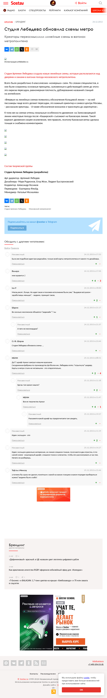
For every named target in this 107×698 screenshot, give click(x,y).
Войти (7, 248)
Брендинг (17, 545)
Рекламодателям (48, 674)
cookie (86, 678)
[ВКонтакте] (6, 49)
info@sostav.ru (98, 661)
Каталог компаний (76, 10)
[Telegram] (11, 49)
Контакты (34, 674)
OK (81, 690)
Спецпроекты (37, 10)
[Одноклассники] (27, 49)
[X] (22, 49)
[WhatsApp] (16, 49)
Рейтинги (55, 10)
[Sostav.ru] (23, 3)
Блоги (22, 10)
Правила (15, 248)
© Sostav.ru (23, 679)
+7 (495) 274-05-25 (96, 664)
